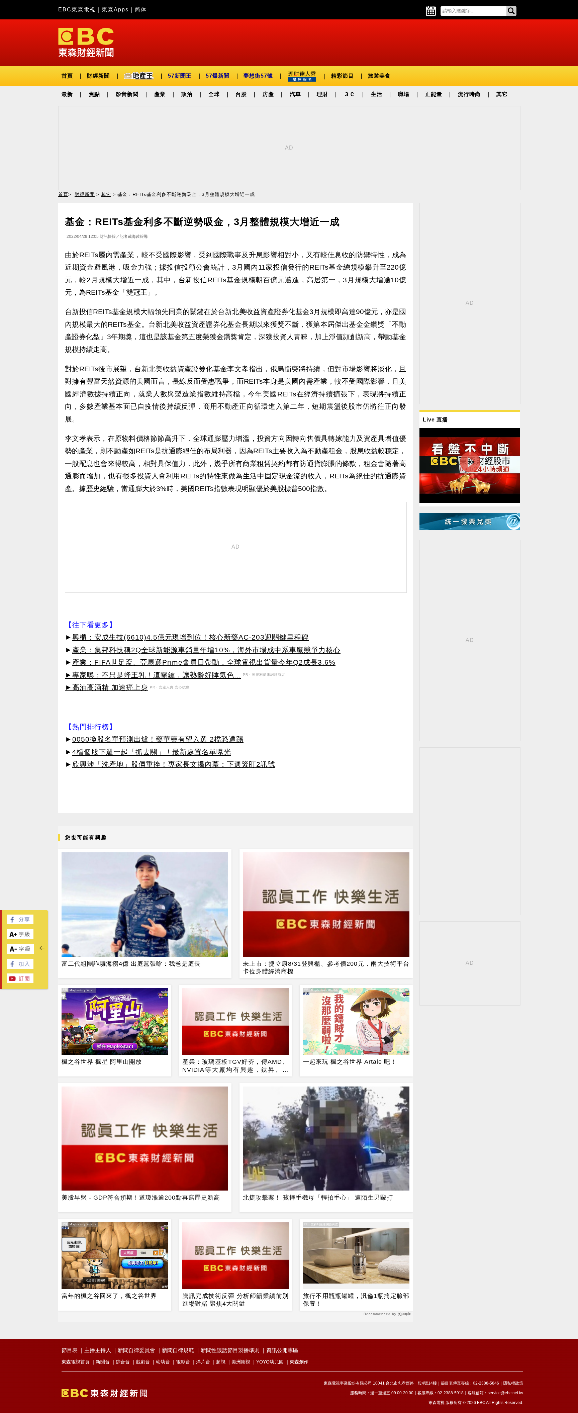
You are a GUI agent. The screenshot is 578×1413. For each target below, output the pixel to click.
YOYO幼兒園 (270, 1361)
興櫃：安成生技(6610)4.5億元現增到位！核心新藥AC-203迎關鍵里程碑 (190, 637)
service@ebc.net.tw (505, 1393)
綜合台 (123, 1361)
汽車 (295, 94)
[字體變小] (20, 952)
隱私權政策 (513, 1383)
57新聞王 (180, 76)
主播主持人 (97, 1350)
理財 (322, 94)
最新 (67, 94)
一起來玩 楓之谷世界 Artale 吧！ (350, 1061)
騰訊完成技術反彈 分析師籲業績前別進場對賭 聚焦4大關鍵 (235, 1300)
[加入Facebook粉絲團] (20, 967)
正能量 (433, 94)
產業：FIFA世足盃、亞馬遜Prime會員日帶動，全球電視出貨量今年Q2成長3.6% (203, 662)
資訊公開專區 (282, 1350)
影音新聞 (127, 94)
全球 (214, 94)
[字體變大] (20, 937)
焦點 (94, 94)
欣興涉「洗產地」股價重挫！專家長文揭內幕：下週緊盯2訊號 (173, 764)
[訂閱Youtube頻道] (20, 981)
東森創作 (299, 1361)
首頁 (67, 76)
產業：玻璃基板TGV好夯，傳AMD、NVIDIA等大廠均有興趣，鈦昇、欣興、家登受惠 (235, 1066)
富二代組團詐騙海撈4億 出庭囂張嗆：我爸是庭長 (131, 963)
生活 (376, 94)
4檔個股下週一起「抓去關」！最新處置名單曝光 (151, 752)
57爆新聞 (217, 76)
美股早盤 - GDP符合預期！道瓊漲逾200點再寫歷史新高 (141, 1197)
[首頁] (86, 42)
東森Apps (115, 9)
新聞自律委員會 (136, 1350)
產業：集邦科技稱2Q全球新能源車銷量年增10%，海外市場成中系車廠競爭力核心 (206, 650)
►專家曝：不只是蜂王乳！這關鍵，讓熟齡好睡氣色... (153, 675)
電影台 (183, 1361)
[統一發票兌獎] (469, 528)
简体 (141, 9)
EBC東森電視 (77, 9)
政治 (187, 94)
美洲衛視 (240, 1361)
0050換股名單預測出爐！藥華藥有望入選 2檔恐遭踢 (158, 739)
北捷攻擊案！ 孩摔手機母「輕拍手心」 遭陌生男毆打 (318, 1197)
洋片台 (203, 1361)
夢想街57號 (258, 76)
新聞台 (103, 1361)
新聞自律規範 (178, 1350)
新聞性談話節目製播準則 (230, 1350)
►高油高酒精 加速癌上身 (106, 687)
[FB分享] (20, 922)
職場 (403, 94)
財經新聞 (98, 76)
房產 (268, 94)
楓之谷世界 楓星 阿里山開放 (102, 1061)
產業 (160, 94)
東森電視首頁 (76, 1361)
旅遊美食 (379, 76)
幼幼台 (163, 1361)
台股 (241, 94)
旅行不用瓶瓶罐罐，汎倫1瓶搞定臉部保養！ (356, 1300)
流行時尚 (469, 94)
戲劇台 (143, 1361)
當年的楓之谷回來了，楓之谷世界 (109, 1296)
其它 (502, 94)
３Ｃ (349, 94)
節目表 (70, 1350)
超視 (220, 1361)
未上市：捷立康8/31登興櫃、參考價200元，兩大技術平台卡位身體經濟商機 (326, 967)
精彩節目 (342, 76)
